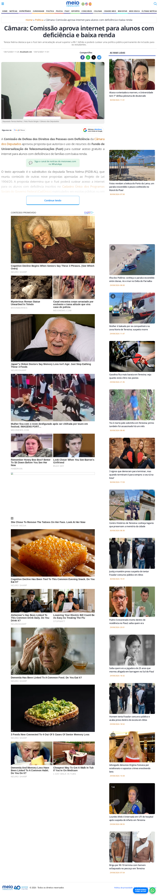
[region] (132, 127)
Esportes (75, 11)
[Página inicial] (72, 4)
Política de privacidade (123, 887)
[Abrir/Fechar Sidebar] (2, 3)
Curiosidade (38, 11)
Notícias (13, 11)
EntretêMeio (25, 11)
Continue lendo (52, 200)
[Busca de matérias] (155, 4)
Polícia (59, 11)
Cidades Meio (110, 11)
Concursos (86, 11)
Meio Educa (134, 11)
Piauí (67, 11)
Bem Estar (122, 11)
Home (4, 11)
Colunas (98, 11)
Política (50, 11)
